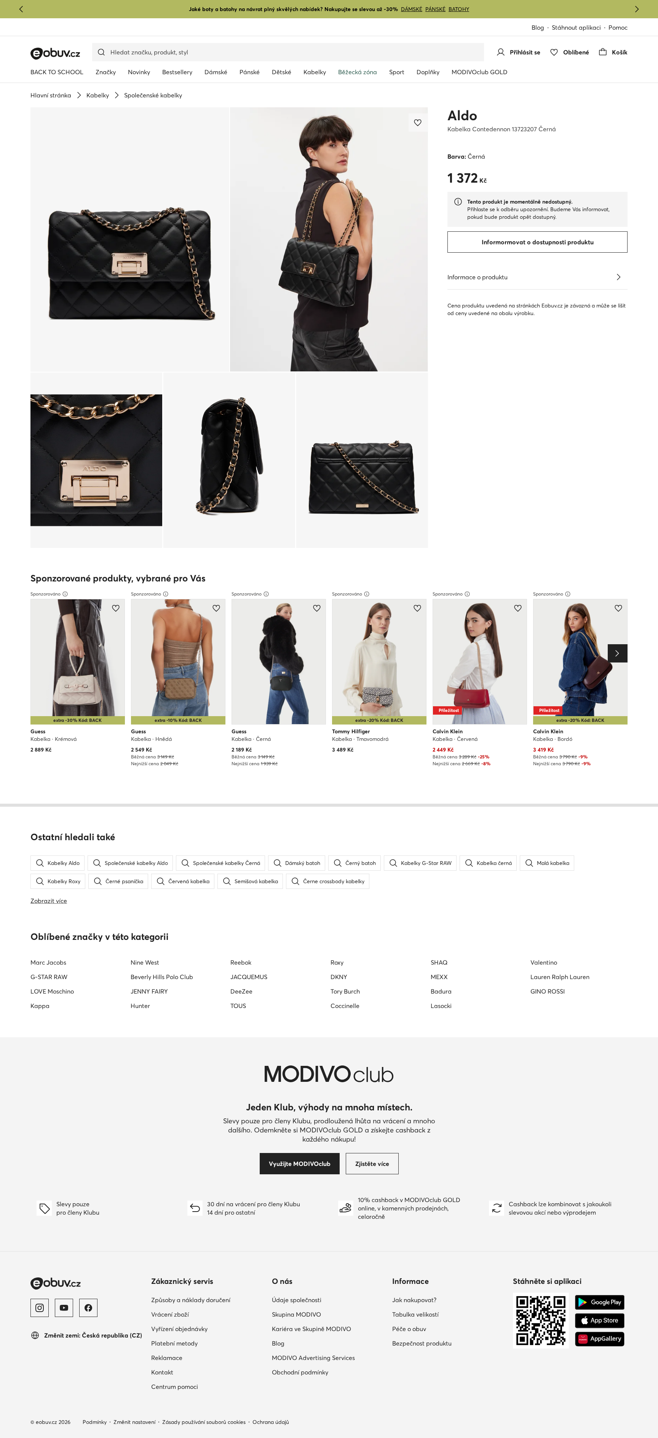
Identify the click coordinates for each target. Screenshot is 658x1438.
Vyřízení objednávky (208, 1329)
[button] (129, 239)
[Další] (637, 9)
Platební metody (207, 1343)
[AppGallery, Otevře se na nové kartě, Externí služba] (599, 1339)
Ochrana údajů (270, 1422)
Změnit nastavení (134, 1422)
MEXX (439, 977)
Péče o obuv (442, 1329)
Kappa (40, 1006)
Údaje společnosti (329, 1300)
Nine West (145, 962)
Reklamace (200, 1358)
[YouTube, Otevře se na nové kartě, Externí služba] (64, 1308)
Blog (542, 28)
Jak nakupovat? (447, 1300)
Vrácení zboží (203, 1314)
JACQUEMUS (248, 977)
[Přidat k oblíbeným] (418, 122)
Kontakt (195, 1372)
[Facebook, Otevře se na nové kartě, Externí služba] (88, 1308)
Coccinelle (345, 1006)
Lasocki (441, 1006)
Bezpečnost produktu (449, 1343)
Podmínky (95, 1422)
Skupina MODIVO (329, 1314)
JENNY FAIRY (149, 991)
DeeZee (241, 991)
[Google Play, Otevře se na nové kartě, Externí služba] (599, 1302)
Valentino (543, 962)
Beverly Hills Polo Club (162, 977)
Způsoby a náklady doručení (208, 1300)
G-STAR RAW (48, 977)
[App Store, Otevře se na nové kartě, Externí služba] (599, 1320)
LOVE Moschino (52, 991)
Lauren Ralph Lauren (559, 977)
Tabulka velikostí (448, 1314)
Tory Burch (345, 991)
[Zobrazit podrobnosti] (618, 277)
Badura (441, 991)
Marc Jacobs (48, 962)
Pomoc (618, 27)
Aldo (462, 115)
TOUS (238, 1006)
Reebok (240, 962)
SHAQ (439, 962)
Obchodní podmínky (329, 1372)
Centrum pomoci (208, 1386)
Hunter (140, 1006)
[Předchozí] (21, 9)
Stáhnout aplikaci (580, 28)
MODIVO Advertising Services (329, 1358)
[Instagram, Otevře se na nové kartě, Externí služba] (39, 1308)
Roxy (337, 962)
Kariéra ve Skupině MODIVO (329, 1329)
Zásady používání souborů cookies (204, 1422)
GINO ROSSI (547, 991)
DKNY (339, 977)
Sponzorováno (45, 594)
